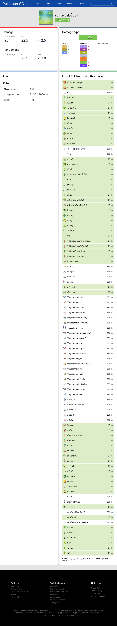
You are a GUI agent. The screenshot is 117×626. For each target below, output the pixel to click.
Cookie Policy (96, 593)
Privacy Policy (96, 588)
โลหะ (84, 56)
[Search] (112, 3)
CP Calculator (55, 597)
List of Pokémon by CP (19, 592)
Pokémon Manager (57, 600)
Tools (49, 4)
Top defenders (16, 589)
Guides (58, 4)
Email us (97, 583)
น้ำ (65, 53)
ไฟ (84, 59)
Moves (13, 594)
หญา (83, 62)
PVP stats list (16, 597)
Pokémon (38, 4)
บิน (83, 46)
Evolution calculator (57, 589)
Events (69, 4)
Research (81, 4)
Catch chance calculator (59, 592)
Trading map (55, 602)
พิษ (84, 49)
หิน (65, 49)
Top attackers (16, 586)
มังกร (83, 65)
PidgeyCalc (54, 594)
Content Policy (96, 591)
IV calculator (55, 586)
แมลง (84, 53)
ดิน (65, 46)
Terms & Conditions (98, 596)
